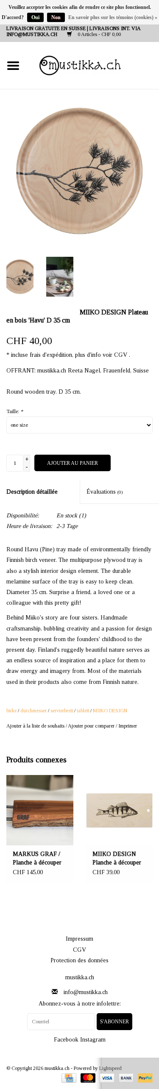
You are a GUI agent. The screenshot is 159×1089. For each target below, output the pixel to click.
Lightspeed (110, 1068)
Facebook (66, 1039)
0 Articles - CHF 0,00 (98, 34)
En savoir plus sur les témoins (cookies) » (112, 17)
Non (56, 17)
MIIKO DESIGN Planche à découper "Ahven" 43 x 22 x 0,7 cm (116, 859)
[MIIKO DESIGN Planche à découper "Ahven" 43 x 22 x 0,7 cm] (119, 810)
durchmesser (33, 711)
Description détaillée (32, 492)
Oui (35, 17)
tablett (83, 711)
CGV (79, 950)
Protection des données (79, 960)
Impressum (79, 939)
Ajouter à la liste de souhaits (35, 726)
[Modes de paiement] (68, 1078)
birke (11, 711)
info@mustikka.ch (86, 992)
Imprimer (127, 726)
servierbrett (61, 711)
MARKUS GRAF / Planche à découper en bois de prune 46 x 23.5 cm (39, 859)
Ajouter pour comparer (92, 726)
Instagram (93, 1039)
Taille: (14, 411)
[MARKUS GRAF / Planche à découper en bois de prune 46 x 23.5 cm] (39, 810)
